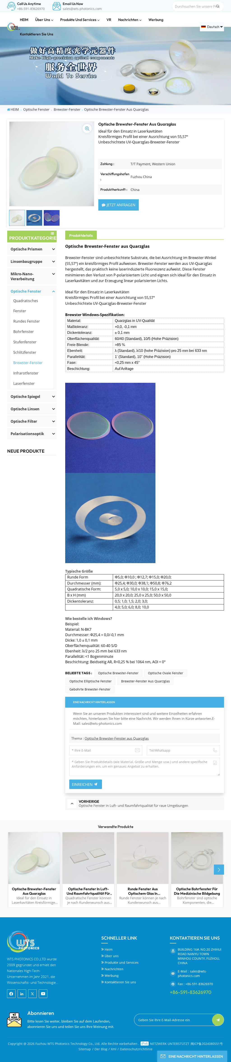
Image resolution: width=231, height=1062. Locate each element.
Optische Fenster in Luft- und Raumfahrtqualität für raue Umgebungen (88, 891)
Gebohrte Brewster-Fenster (90, 689)
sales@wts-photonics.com (82, 9)
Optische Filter (24, 421)
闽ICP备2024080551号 (207, 1043)
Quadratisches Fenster (25, 305)
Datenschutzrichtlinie (136, 1049)
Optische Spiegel (25, 396)
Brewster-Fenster (67, 109)
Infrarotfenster (26, 373)
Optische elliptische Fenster (90, 681)
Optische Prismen (26, 249)
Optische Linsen (25, 408)
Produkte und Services (78, 19)
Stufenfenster (25, 341)
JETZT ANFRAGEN (121, 204)
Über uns (42, 19)
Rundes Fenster (26, 321)
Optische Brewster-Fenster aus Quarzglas (117, 738)
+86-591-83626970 (31, 9)
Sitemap (85, 1049)
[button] (219, 870)
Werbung (155, 19)
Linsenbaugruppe (26, 261)
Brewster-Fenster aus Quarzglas (145, 681)
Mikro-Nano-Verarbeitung (22, 276)
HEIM (24, 19)
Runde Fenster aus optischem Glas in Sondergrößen (143, 891)
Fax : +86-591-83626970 (195, 984)
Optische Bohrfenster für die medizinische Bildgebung (197, 891)
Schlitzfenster (24, 352)
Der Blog (101, 1049)
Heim (109, 949)
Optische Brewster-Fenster (118, 673)
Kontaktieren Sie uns (36, 34)
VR (108, 19)
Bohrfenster (23, 331)
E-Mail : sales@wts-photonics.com (192, 973)
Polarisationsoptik (27, 433)
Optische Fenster (36, 109)
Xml (113, 1049)
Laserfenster (24, 383)
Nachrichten (128, 19)
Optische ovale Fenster (165, 673)
